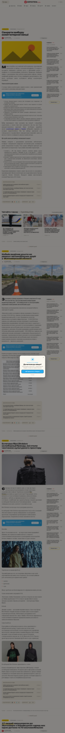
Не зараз (32, 374)
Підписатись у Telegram (33, 371)
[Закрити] (43, 357)
